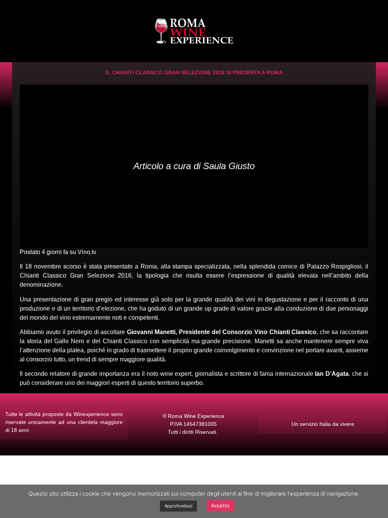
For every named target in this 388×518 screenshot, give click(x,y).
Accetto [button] (220, 505)
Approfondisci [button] (178, 506)
